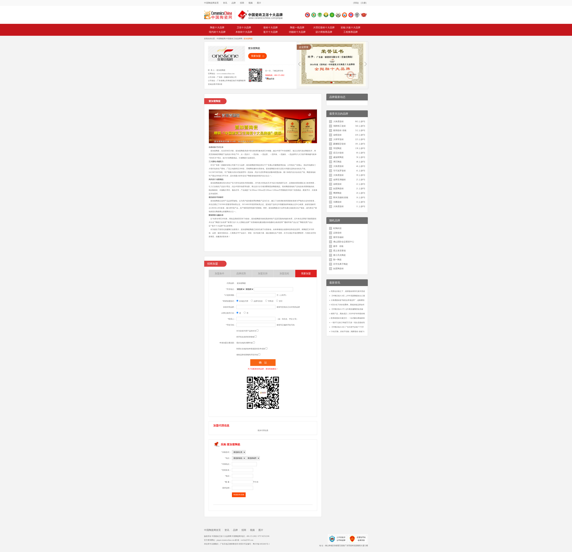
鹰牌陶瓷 (337, 193)
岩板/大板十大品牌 (350, 27)
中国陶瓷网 (221, 39)
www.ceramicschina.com (225, 74)
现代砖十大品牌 (217, 32)
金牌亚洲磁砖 (339, 179)
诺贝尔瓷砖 (338, 153)
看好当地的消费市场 (244, 343)
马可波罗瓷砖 (339, 171)
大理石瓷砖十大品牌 (324, 27)
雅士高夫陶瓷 (339, 255)
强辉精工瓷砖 (339, 126)
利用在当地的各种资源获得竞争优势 (250, 349)
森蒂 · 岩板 (338, 246)
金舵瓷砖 (337, 135)
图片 (259, 3)
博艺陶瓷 (337, 162)
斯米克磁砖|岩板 (340, 197)
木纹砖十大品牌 (244, 32)
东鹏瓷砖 (337, 202)
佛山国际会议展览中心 (343, 242)
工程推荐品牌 (350, 32)
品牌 (233, 3)
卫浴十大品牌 (244, 27)
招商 (242, 3)
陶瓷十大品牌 (217, 27)
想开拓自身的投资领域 (245, 337)
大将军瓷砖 (338, 139)
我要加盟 (256, 56)
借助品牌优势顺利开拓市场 (247, 355)
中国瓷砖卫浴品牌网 (234, 39)
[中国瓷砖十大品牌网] (243, 15)
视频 (250, 3)
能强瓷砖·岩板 (339, 130)
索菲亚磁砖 (338, 237)
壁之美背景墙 (339, 251)
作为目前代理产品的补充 (246, 331)
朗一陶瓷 (337, 259)
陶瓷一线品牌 (297, 27)
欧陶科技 (337, 228)
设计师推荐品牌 (323, 32)
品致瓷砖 (337, 233)
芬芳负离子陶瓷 (340, 264)
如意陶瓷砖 (338, 188)
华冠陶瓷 (337, 148)
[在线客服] (269, 78)
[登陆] (356, 3)
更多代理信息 (263, 430)
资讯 (225, 3)
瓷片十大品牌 (270, 32)
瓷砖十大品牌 (270, 27)
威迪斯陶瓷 (338, 157)
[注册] (363, 3)
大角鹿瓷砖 (338, 121)
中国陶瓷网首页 (211, 3)
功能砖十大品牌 (297, 32)
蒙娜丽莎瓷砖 (339, 144)
